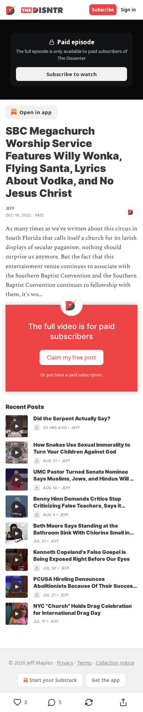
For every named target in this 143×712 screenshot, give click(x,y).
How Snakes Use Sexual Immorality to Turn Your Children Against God (81, 448)
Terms (84, 662)
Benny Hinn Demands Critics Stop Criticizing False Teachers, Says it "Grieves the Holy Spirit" (77, 502)
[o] (16, 426)
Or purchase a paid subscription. (71, 375)
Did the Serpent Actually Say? (71, 418)
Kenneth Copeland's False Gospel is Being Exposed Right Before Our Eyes (81, 555)
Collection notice (115, 662)
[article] (71, 426)
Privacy (65, 662)
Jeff (10, 208)
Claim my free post (71, 357)
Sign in (128, 10)
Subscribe (103, 10)
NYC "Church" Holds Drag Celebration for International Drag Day (82, 609)
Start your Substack (53, 680)
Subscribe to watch (72, 74)
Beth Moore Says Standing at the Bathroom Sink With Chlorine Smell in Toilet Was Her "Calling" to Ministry (81, 529)
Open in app (35, 112)
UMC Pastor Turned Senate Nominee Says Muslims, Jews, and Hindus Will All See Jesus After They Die (85, 475)
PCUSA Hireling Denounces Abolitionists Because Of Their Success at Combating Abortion (84, 583)
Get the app (106, 680)
